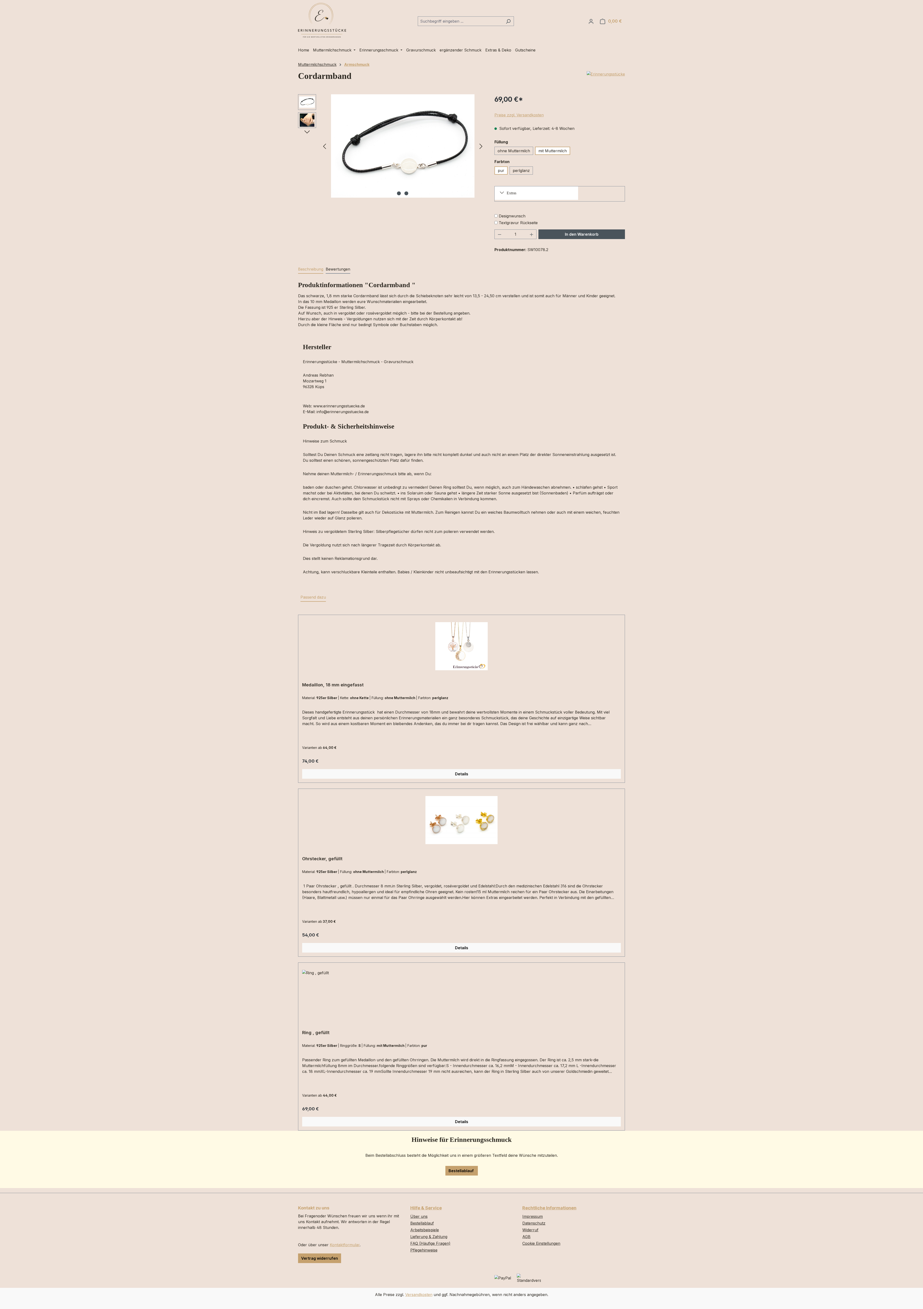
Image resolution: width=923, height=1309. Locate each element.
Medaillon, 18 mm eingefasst (333, 684)
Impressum (532, 1216)
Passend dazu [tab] (313, 597)
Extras (511, 193)
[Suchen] (508, 21)
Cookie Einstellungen (541, 1243)
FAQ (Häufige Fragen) (430, 1243)
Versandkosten (418, 1294)
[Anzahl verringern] (499, 234)
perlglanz (521, 170)
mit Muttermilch (552, 150)
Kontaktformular (345, 1244)
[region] (391, 146)
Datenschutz (533, 1223)
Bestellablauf (462, 1170)
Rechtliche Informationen (549, 1207)
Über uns (419, 1216)
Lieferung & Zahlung (428, 1236)
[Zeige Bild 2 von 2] (406, 193)
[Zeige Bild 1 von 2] (399, 193)
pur (501, 170)
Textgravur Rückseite (518, 222)
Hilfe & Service (426, 1207)
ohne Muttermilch (514, 150)
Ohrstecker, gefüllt (322, 858)
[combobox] (460, 21)
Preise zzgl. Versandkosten (519, 115)
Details (461, 773)
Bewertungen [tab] (338, 269)
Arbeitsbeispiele (424, 1229)
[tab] (310, 269)
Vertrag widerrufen (319, 1258)
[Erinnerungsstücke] (606, 74)
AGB (526, 1236)
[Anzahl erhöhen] (532, 234)
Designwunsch (512, 216)
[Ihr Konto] (591, 21)
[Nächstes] (481, 146)
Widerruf (530, 1229)
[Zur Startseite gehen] (322, 20)
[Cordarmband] (402, 146)
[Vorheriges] (324, 146)
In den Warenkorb (582, 234)
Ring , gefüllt (316, 1032)
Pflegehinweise (423, 1250)
